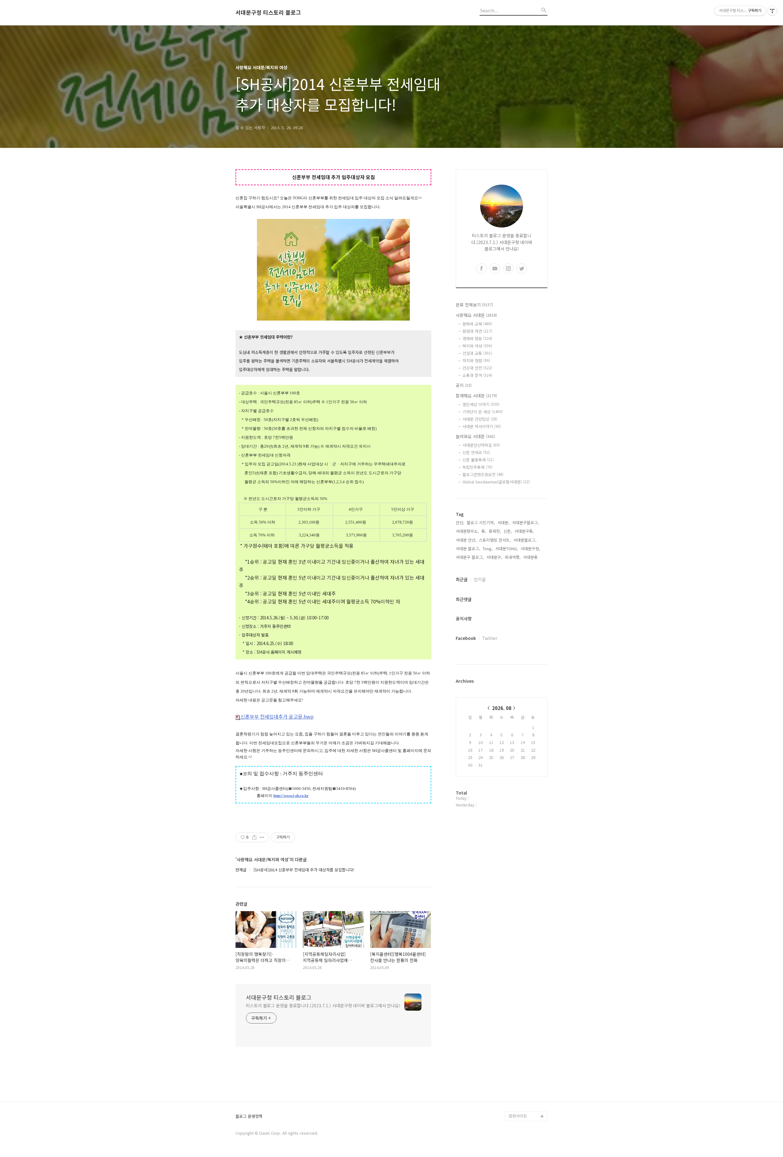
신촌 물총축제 (478, 460)
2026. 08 (501, 708)
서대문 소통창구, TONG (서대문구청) (525, 1023)
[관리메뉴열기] (772, 10)
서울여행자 (518, 1057)
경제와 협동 (477, 338)
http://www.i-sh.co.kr (291, 795)
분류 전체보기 (474, 305)
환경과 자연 (477, 331)
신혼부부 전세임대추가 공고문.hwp (277, 716)
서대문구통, (524, 531)
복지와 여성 (477, 346)
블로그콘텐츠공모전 (482, 474)
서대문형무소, (467, 531)
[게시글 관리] (262, 837)
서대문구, (494, 557)
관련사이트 (518, 1116)
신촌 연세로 (476, 452)
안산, (460, 522)
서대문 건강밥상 (479, 419)
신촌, (507, 531)
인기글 (480, 579)
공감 (512, 1038)
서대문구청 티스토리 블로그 (268, 12)
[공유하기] (254, 837)
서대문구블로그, (525, 522)
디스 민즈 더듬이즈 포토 (527, 1072)
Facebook (466, 638)
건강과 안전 (477, 368)
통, (483, 531)
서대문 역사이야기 (481, 426)
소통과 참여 (477, 375)
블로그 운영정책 (249, 1116)
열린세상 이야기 (480, 404)
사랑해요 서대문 (476, 315)
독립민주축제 (477, 467)
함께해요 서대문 (476, 396)
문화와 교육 (477, 324)
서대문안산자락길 (481, 445)
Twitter (489, 638)
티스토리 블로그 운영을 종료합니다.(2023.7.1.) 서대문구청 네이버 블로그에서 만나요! (323, 1005)
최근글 (462, 579)
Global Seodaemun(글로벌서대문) (496, 482)
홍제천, (495, 531)
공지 (464, 385)
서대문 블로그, (468, 548)
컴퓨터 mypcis (521, 1047)
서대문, (503, 522)
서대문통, (531, 557)
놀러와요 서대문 (475, 436)
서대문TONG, (506, 548)
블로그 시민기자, (481, 522)
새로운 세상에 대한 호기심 (527, 1101)
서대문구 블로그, (470, 557)
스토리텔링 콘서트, (495, 540)
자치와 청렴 (476, 360)
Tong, (488, 548)
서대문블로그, (524, 540)
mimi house (519, 1087)
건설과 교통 (477, 353)
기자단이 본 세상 (482, 412)
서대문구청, (530, 548)
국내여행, (513, 557)
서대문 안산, (466, 540)
